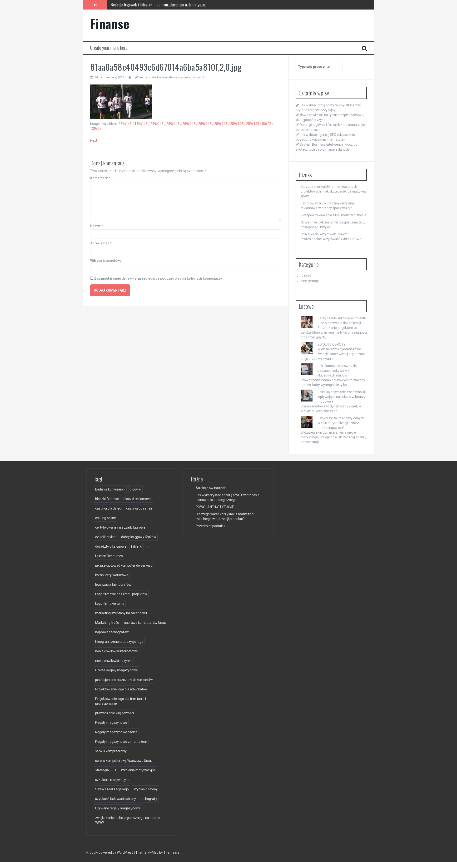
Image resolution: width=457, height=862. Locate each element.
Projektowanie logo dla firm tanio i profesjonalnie (120, 701)
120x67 (95, 128)
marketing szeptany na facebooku (121, 613)
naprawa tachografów (112, 632)
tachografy (148, 799)
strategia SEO (105, 770)
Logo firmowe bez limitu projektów (121, 594)
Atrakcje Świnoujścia (211, 488)
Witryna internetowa (106, 261)
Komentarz (100, 178)
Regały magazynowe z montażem (121, 741)
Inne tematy (310, 281)
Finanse (109, 23)
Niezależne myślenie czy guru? (183, 77)
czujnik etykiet (106, 537)
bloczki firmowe (107, 499)
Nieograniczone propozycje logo (119, 642)
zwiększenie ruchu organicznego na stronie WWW (127, 820)
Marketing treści (107, 622)
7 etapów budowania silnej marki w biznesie (333, 215)
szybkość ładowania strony (115, 799)
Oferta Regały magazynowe (116, 670)
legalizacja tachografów (113, 584)
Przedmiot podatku (210, 526)
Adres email (101, 243)
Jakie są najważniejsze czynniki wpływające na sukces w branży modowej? (341, 396)
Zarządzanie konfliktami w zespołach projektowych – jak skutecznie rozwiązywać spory (334, 191)
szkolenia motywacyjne (138, 770)
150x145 (141, 124)
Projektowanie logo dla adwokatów (121, 689)
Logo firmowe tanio (109, 603)
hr (148, 546)
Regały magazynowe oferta (116, 732)
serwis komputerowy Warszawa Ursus (124, 761)
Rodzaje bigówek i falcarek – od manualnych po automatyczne (159, 4)
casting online (105, 518)
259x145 (125, 124)
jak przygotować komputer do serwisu (123, 565)
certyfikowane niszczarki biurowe (120, 527)
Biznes (306, 276)
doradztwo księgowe (110, 546)
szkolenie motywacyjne (112, 780)
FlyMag (153, 852)
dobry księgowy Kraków (138, 537)
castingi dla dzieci (108, 508)
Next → (95, 140)
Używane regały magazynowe (118, 808)
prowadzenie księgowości (114, 713)
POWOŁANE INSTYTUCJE (215, 507)
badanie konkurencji (110, 489)
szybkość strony (145, 789)
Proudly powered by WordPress (110, 852)
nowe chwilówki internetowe (116, 651)
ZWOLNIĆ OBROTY (332, 344)
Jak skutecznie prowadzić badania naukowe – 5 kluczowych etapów (337, 370)
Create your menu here (109, 47)
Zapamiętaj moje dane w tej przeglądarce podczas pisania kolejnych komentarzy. (158, 278)
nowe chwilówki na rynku (113, 661)
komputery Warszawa (111, 575)
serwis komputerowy (111, 751)
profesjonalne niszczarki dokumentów (124, 680)
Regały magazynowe (111, 722)
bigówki (135, 489)
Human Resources (109, 556)
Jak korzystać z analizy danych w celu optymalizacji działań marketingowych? (341, 423)
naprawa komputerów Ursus (145, 622)
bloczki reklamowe (138, 499)
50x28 (266, 124)
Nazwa (96, 226)
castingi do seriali (139, 508)
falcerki (136, 546)
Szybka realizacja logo (112, 789)
